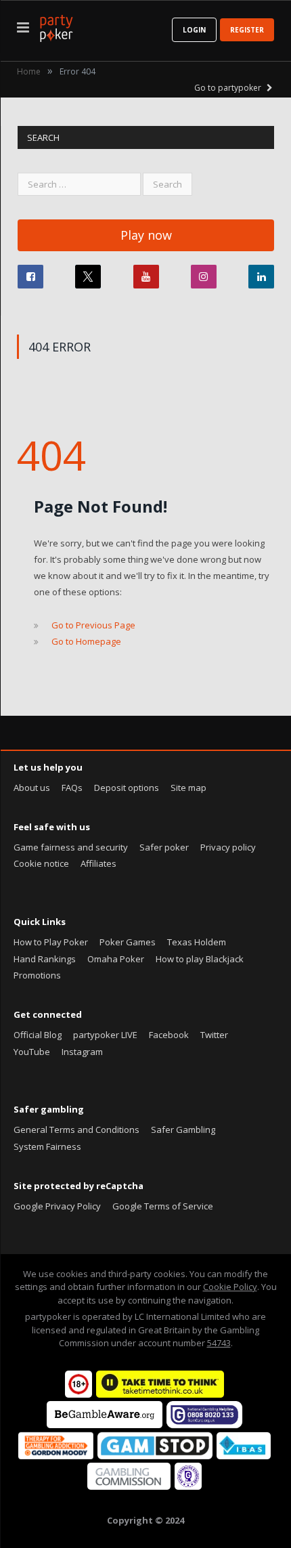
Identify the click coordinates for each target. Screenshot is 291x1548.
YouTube (32, 1052)
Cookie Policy (230, 1287)
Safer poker (164, 847)
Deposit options (126, 787)
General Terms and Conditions (76, 1129)
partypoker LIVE (105, 1035)
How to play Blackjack (200, 959)
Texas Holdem (196, 942)
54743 (219, 1343)
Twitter (214, 1035)
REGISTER (247, 30)
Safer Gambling (183, 1129)
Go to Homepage (86, 641)
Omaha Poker (115, 959)
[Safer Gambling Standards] (188, 1486)
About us (32, 787)
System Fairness (47, 1146)
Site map (188, 787)
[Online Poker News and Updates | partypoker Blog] (56, 26)
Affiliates (98, 863)
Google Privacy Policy (57, 1206)
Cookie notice (41, 863)
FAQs (72, 787)
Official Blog (38, 1035)
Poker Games (127, 942)
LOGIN (194, 30)
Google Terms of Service (162, 1206)
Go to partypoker (228, 87)
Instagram (82, 1052)
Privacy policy (228, 847)
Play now (146, 235)
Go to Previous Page (93, 625)
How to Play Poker (51, 942)
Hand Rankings (45, 959)
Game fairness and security (71, 847)
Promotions (37, 975)
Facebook (169, 1035)
